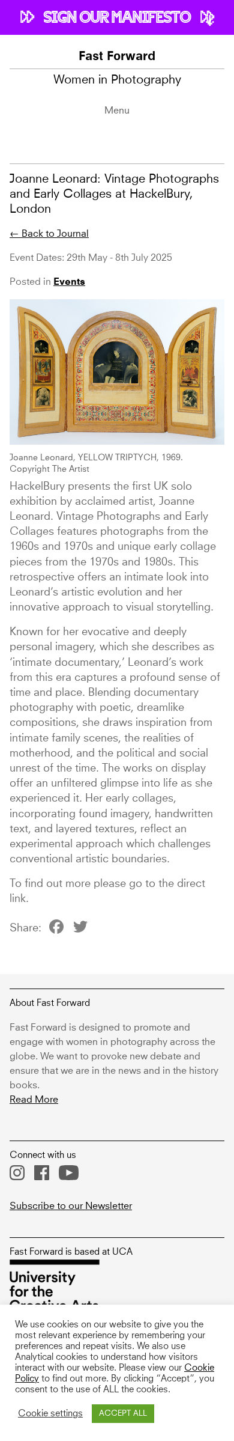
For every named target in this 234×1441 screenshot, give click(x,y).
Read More (34, 1099)
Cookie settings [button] (50, 1414)
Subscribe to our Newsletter (71, 1206)
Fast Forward (117, 57)
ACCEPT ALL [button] (123, 1414)
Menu (117, 110)
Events (69, 282)
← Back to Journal (49, 234)
